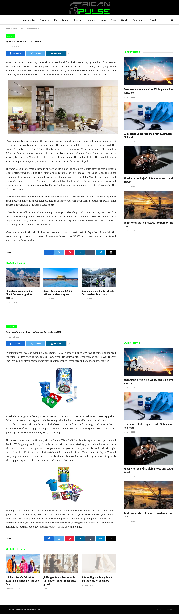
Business (45, 20)
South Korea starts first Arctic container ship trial (148, 224)
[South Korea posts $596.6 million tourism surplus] (60, 277)
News (113, 20)
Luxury (102, 20)
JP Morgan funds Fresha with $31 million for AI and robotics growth (59, 581)
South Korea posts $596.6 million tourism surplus (57, 293)
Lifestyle (90, 20)
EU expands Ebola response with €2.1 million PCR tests (148, 135)
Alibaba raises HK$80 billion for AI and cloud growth (148, 180)
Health (77, 20)
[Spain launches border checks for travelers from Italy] (99, 277)
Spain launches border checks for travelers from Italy (98, 293)
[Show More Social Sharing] (69, 53)
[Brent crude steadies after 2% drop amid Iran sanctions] (148, 71)
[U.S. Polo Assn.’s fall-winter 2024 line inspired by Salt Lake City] (23, 563)
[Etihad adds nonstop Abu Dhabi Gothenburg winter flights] (23, 277)
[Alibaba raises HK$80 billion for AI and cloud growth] (148, 160)
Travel (152, 20)
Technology (139, 20)
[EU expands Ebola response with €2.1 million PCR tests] (148, 116)
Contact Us (169, 609)
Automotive (29, 20)
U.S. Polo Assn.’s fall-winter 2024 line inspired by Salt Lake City (23, 581)
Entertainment (61, 20)
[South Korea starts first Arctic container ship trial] (148, 205)
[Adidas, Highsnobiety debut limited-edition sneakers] (99, 563)
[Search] (171, 20)
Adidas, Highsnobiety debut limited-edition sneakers (97, 579)
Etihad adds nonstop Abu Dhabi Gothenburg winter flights (20, 294)
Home (8, 28)
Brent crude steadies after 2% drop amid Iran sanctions (148, 91)
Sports (124, 20)
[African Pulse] (89, 7)
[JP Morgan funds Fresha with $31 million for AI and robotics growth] (60, 563)
